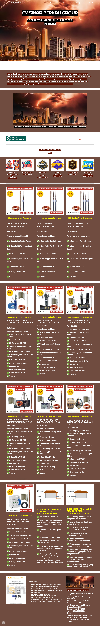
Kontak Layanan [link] (65, 3)
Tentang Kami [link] (78, 3)
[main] (50, 16)
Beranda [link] (53, 3)
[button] (97, 2)
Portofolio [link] (90, 3)
